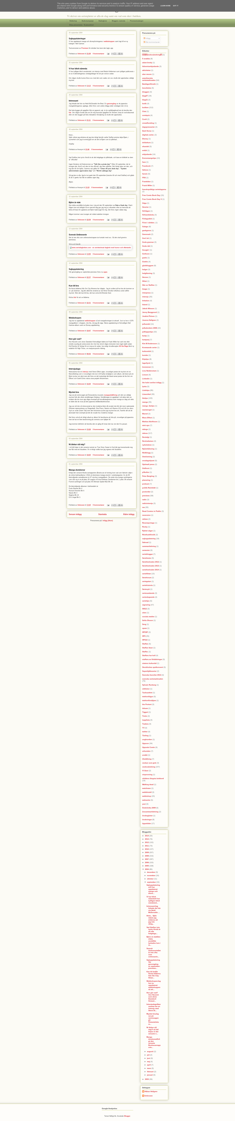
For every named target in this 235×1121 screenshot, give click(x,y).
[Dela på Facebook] (119, 53)
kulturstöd (146, 351)
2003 (147, 1079)
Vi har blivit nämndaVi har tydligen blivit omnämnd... (153, 900)
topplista (146, 720)
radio (144, 500)
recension (146, 515)
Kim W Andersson (149, 344)
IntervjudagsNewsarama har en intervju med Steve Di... (154, 1007)
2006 (147, 862)
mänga (145, 429)
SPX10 (144, 640)
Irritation (145, 301)
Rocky (144, 527)
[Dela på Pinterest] (122, 53)
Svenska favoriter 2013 (151, 675)
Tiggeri (145, 712)
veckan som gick (149, 763)
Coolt (144, 119)
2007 (147, 859)
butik (144, 103)
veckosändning (152, 55)
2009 (147, 852)
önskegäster (147, 816)
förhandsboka (148, 215)
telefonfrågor (147, 696)
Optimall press (148, 464)
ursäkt (144, 755)
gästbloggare (147, 266)
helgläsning (147, 273)
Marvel (145, 414)
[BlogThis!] (115, 53)
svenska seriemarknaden (152, 679)
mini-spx (145, 425)
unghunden (147, 739)
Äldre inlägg (128, 514)
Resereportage (148, 523)
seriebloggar (147, 554)
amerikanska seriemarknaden (149, 79)
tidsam (145, 708)
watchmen (146, 788)
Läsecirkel (146, 394)
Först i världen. (148, 223)
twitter (144, 732)
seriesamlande (148, 593)
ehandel (145, 146)
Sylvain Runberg (149, 685)
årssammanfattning (150, 812)
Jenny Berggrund (149, 312)
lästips (145, 398)
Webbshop (73, 21)
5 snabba (146, 59)
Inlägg (147, 38)
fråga (144, 203)
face (144, 162)
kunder (145, 355)
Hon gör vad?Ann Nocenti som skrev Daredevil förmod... (153, 997)
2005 (147, 866)
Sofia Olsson (147, 620)
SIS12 (144, 609)
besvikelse (146, 88)
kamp (144, 336)
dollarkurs (146, 142)
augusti (150, 1051)
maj (148, 1061)
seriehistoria (147, 585)
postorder (146, 492)
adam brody (147, 63)
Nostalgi (145, 437)
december (151, 872)
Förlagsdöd (147, 219)
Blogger (127, 1116)
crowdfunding (148, 123)
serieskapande (148, 597)
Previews (85, 48)
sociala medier (148, 617)
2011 (147, 846)
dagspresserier (148, 127)
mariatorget (147, 410)
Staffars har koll (148, 655)
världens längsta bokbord (153, 778)
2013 (147, 839)
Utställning (146, 759)
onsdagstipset (148, 461)
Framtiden (146, 181)
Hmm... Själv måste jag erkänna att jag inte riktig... (152, 920)
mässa (145, 433)
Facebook (146, 166)
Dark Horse (146, 131)
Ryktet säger (147, 531)
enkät (144, 150)
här (70, 112)
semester (146, 550)
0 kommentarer (98, 54)
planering (146, 480)
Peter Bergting (148, 476)
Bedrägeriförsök (149, 84)
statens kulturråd (149, 663)
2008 (147, 856)
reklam (145, 519)
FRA (144, 178)
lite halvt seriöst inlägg (151, 383)
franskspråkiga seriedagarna (154, 189)
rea (143, 507)
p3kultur (145, 472)
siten (144, 613)
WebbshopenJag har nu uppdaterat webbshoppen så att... (154, 985)
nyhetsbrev (147, 445)
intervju (85, 372)
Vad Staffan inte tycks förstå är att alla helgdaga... (153, 930)
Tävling (145, 735)
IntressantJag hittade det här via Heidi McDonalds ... (154, 909)
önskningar (147, 820)
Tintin (144, 716)
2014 (147, 836)
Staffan (145, 644)
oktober (150, 879)
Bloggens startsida (118, 21)
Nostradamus (147, 441)
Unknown (81, 54)
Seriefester (146, 558)
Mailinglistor (103, 21)
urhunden (146, 751)
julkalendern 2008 (149, 328)
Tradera (145, 724)
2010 (147, 849)
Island (144, 305)
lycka (144, 386)
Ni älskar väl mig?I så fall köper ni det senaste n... (153, 1030)
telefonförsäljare (149, 700)
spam (144, 628)
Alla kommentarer (152, 42)
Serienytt (146, 589)
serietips (145, 601)
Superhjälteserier (149, 671)
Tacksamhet (147, 693)
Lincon (145, 375)
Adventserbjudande (150, 66)
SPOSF (145, 632)
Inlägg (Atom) (108, 520)
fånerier (145, 207)
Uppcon (145, 743)
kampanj (145, 340)
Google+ (145, 250)
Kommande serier (149, 347)
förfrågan (146, 211)
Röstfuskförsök (148, 535)
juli (148, 1055)
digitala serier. (148, 135)
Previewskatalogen (136, 21)
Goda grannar (148, 242)
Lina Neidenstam (149, 371)
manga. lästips (148, 406)
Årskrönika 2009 (149, 808)
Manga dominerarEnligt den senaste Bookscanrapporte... (154, 1042)
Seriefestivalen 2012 (150, 562)
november (151, 875)
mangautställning (110, 395)
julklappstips (147, 332)
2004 (147, 869)
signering (146, 605)
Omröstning (147, 457)
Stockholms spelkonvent (152, 667)
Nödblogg (146, 453)
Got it (175, 6)
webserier (146, 800)
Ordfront (145, 468)
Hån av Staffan (148, 285)
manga (145, 402)
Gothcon (146, 254)
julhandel (146, 324)
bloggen (145, 92)
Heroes (145, 277)
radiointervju (147, 503)
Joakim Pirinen (148, 316)
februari (150, 1072)
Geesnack (146, 234)
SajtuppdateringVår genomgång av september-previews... (153, 964)
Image (144, 289)
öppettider (146, 823)
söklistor (146, 689)
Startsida (102, 514)
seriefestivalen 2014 (150, 570)
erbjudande (147, 154)
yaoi (144, 804)
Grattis (145, 262)
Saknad (145, 542)
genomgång (111, 103)
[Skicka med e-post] (112, 53)
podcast (145, 484)
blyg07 (145, 96)
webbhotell (147, 792)
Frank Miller (147, 185)
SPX (144, 636)
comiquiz (146, 115)
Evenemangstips (149, 158)
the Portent (147, 704)
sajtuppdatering (149, 539)
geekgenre (146, 230)
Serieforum (146, 578)
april (149, 1065)
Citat (144, 111)
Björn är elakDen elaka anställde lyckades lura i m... (153, 941)
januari (150, 1075)
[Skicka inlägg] (108, 54)
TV (143, 728)
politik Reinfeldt (149, 488)
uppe (105, 272)
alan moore (147, 74)
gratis (144, 258)
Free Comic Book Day (151, 195)
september (151, 882)
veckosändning (148, 767)
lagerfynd (146, 363)
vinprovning (147, 775)
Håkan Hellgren (151, 1091)
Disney (145, 139)
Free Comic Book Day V (152, 199)
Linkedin (146, 379)
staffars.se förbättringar (152, 659)
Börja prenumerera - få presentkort (81, 25)
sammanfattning (149, 546)
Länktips (146, 390)
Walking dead (147, 784)
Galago (145, 227)
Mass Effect (147, 418)
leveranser (146, 367)
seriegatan (146, 581)
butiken (145, 107)
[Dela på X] (117, 53)
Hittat (144, 281)
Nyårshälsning (148, 449)
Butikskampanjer (88, 21)
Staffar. (145, 652)
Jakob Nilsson (148, 308)
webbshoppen (109, 41)
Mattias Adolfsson (149, 422)
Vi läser (145, 771)
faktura (145, 170)
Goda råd (146, 246)
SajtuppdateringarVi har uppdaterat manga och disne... (153, 889)
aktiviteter (146, 70)
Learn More (165, 6)
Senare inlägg (75, 514)
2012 (147, 842)
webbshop (146, 796)
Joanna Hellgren (149, 320)
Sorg (144, 624)
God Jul (145, 238)
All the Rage (123, 346)
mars (149, 1068)
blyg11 (145, 100)
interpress (146, 293)
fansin (144, 174)
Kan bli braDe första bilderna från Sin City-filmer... (154, 975)
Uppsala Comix (148, 747)
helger (144, 269)
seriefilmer (146, 574)
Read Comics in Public (151, 511)
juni (149, 1058)
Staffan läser (147, 648)
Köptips (145, 359)
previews (146, 496)
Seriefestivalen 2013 (150, 566)
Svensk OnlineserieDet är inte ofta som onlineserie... (154, 952)
